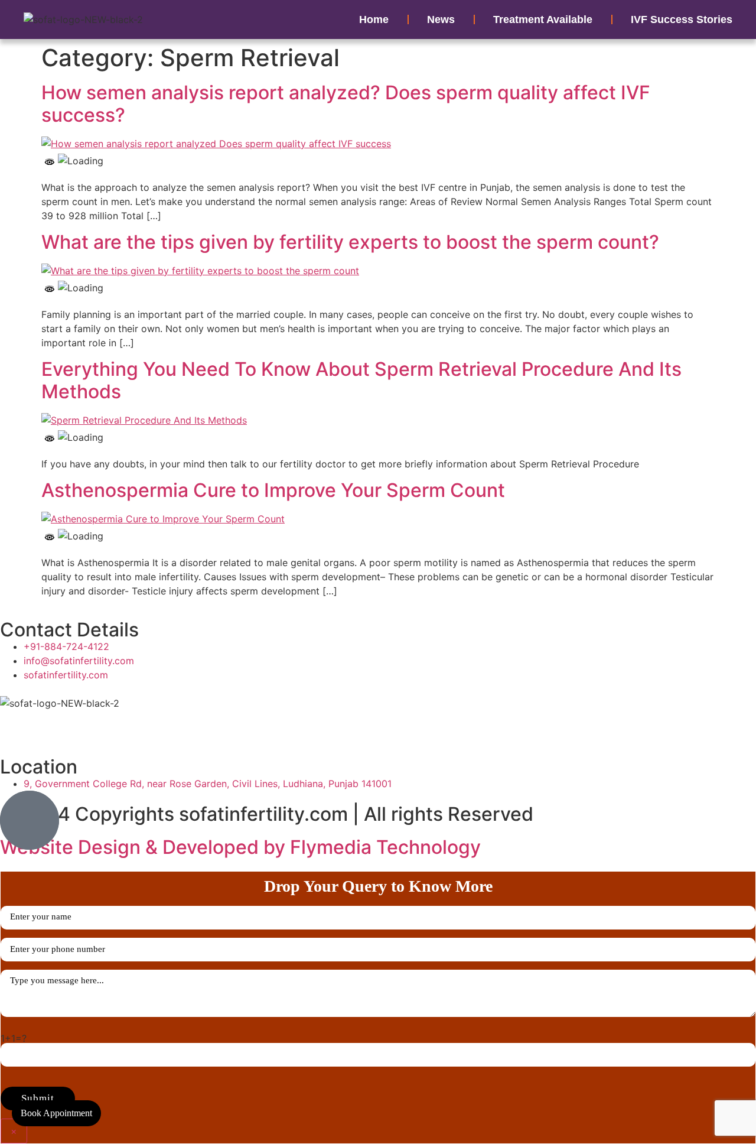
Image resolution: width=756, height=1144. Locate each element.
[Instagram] (79, 725)
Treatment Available (542, 19)
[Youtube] (47, 725)
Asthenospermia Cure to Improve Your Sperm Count (273, 490)
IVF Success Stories (681, 19)
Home (374, 19)
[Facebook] (15, 725)
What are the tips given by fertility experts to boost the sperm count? (350, 242)
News (441, 19)
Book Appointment (56, 1113)
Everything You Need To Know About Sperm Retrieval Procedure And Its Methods (361, 380)
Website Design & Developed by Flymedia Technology (240, 847)
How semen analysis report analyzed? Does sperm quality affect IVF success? (345, 103)
